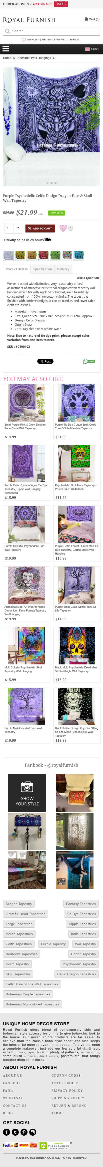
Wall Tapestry (85, 944)
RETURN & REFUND (69, 1106)
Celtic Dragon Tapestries (76, 974)
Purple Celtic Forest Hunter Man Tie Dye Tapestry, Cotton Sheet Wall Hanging (76, 549)
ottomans (30, 1056)
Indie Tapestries (83, 934)
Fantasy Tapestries (81, 904)
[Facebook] (6, 1132)
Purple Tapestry (53, 944)
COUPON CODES (66, 1075)
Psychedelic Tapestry (79, 964)
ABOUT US (12, 1075)
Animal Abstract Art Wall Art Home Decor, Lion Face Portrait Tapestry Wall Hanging (25, 610)
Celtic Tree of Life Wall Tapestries (32, 984)
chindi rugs (90, 1048)
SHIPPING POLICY (68, 1098)
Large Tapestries (19, 924)
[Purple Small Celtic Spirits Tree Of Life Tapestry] (76, 585)
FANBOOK (12, 1083)
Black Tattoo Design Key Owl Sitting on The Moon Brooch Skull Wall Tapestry (76, 732)
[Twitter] (15, 1132)
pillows (20, 1052)
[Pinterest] (24, 1132)
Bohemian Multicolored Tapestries (32, 1004)
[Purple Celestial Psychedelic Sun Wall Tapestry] (26, 524)
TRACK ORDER (65, 1083)
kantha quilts (89, 1052)
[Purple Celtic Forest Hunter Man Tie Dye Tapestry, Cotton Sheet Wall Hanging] (76, 524)
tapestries (34, 1052)
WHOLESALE (14, 1098)
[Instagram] (32, 1132)
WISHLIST (33, 39)
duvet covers (49, 1056)
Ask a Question (88, 278)
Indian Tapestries (19, 934)
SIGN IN (74, 39)
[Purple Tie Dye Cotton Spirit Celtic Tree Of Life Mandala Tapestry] (76, 403)
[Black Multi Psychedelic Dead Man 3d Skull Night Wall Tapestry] (76, 646)
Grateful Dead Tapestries (25, 914)
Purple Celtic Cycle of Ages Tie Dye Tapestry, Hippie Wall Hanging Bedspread (26, 489)
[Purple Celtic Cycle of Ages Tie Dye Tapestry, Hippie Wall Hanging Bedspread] (26, 464)
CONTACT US (15, 1106)
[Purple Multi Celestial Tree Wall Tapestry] (26, 707)
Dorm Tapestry (17, 964)
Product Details (17, 269)
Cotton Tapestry (83, 954)
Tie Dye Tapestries (81, 914)
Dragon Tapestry (19, 904)
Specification (42, 269)
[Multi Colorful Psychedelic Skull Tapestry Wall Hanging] (26, 646)
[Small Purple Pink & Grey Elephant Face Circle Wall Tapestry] (26, 403)
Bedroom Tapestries (22, 954)
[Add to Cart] (40, 227)
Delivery (63, 269)
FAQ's (8, 1090)
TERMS (58, 1113)
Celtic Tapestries (19, 944)
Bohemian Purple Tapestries (28, 994)
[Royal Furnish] (29, 20)
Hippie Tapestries (82, 924)
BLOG (8, 1113)
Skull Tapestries (18, 974)
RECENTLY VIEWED (54, 39)
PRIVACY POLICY (67, 1090)
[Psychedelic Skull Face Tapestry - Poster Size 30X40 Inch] (76, 464)
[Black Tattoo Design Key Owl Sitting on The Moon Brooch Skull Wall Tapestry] (76, 707)
